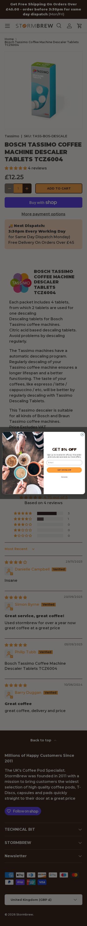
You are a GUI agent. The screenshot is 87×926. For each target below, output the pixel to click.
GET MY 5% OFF (64, 470)
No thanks (64, 477)
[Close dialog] (82, 434)
